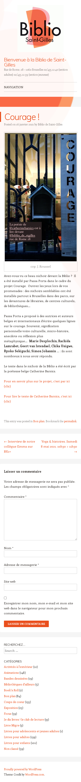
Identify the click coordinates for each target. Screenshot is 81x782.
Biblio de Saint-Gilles (50, 124)
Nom (8, 548)
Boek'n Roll (11, 690)
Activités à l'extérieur (18, 667)
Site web (10, 581)
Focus (7, 714)
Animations (11, 673)
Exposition (11, 708)
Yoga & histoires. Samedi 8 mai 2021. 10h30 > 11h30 (59, 446)
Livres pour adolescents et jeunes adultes (31, 731)
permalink (70, 421)
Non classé (11, 749)
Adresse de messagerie (21, 565)
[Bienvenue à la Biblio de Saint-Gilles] (40, 28)
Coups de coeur (14, 702)
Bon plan (38, 421)
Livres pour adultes (17, 737)
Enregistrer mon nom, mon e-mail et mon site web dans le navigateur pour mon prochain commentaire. (38, 608)
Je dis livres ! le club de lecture (24, 719)
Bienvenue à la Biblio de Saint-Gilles (35, 62)
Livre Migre (12, 725)
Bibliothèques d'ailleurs (19, 684)
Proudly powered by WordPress (22, 769)
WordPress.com (34, 774)
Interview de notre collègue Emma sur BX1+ (19, 446)
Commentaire (15, 496)
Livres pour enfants (17, 743)
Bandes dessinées (16, 678)
